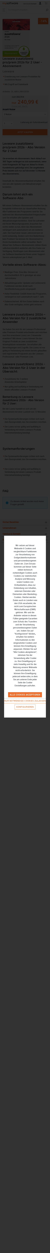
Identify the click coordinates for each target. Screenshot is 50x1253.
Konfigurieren (25, 706)
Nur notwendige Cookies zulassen (25, 700)
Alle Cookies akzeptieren (25, 694)
